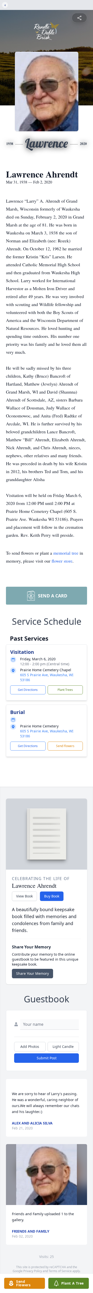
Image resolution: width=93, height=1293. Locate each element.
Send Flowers (65, 746)
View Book (24, 896)
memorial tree (65, 553)
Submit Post (47, 1058)
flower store (62, 561)
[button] (46, 1174)
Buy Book (51, 896)
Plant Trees (65, 690)
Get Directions (28, 690)
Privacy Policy (32, 1271)
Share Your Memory (32, 973)
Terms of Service (60, 1271)
